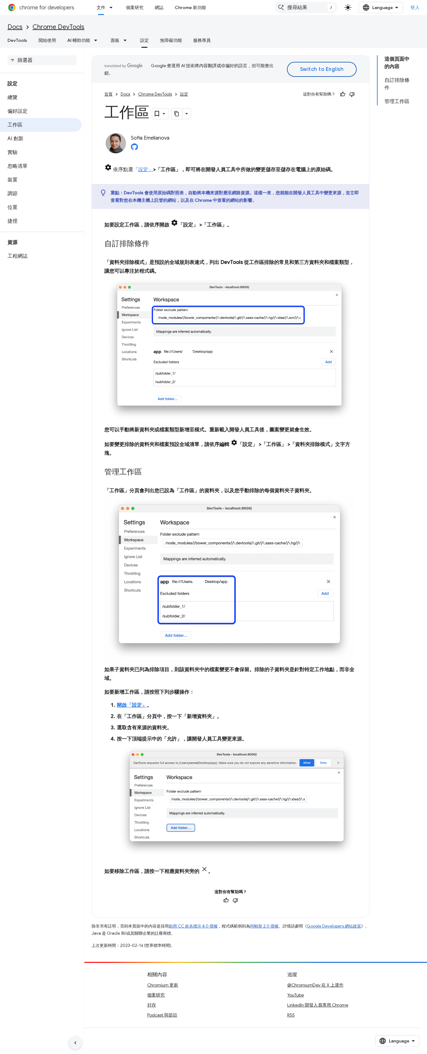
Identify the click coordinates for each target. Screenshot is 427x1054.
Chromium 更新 (162, 985)
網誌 (159, 7)
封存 (151, 1005)
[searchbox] (42, 60)
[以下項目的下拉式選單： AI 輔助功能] (97, 40)
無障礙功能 (171, 40)
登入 (414, 7)
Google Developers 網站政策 (334, 926)
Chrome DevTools (58, 27)
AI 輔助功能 (78, 40)
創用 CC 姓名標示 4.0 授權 (193, 926)
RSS (291, 1015)
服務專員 (202, 40)
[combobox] (306, 7)
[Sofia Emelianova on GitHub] (134, 148)
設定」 (145, 169)
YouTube (295, 995)
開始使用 (47, 40)
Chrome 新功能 (190, 7)
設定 (144, 40)
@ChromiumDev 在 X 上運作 (315, 985)
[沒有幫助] (352, 94)
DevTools (17, 40)
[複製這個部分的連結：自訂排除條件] (155, 244)
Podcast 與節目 (162, 1015)
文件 (101, 7)
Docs (15, 27)
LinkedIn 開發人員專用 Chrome (317, 1005)
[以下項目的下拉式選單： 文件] (112, 7)
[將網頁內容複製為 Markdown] (177, 113)
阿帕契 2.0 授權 (264, 926)
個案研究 (134, 7)
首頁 (108, 94)
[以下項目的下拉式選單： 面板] (126, 40)
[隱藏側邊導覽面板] (75, 1043)
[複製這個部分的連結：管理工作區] (148, 472)
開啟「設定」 (132, 705)
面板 (115, 40)
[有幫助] (342, 94)
